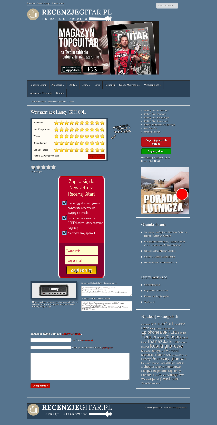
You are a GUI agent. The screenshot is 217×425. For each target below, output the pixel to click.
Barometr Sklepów (151, 132)
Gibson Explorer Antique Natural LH (160, 262)
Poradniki (110, 85)
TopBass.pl (149, 302)
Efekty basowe (156, 328)
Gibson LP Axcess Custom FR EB (159, 257)
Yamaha (146, 383)
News (97, 85)
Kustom (145, 351)
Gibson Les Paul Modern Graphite (160, 251)
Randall (164, 363)
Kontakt (60, 93)
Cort (168, 323)
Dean (145, 328)
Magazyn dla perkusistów (156, 290)
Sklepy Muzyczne (129, 85)
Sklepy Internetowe (168, 366)
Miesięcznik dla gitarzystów (156, 296)
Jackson (170, 341)
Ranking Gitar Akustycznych (156, 110)
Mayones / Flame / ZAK (156, 354)
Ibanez (184, 338)
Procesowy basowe (150, 363)
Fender (182, 332)
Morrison (175, 355)
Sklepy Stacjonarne (154, 371)
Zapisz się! (81, 270)
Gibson (173, 336)
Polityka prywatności (178, 407)
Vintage (173, 375)
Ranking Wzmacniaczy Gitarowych (159, 125)
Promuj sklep (58, 3)
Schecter (147, 366)
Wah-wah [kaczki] (151, 379)
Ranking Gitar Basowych (154, 114)
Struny (155, 375)
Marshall (172, 351)
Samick (180, 363)
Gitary (86, 85)
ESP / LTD (169, 332)
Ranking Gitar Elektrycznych (156, 117)
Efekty (72, 85)
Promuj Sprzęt (44, 3)
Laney (154, 351)
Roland (171, 363)
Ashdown (145, 324)
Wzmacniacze (152, 85)
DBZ (182, 324)
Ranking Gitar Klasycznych (155, 121)
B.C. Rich (157, 324)
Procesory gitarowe (168, 358)
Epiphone (169, 328)
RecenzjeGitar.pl (38, 85)
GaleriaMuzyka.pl (152, 285)
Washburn (170, 379)
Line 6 (162, 351)
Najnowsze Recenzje (40, 93)
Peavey (183, 355)
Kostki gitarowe (166, 346)
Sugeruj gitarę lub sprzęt (156, 142)
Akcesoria (58, 85)
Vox (181, 375)
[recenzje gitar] (95, 14)
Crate (176, 324)
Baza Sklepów (150, 128)
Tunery (163, 375)
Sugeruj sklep (156, 151)
